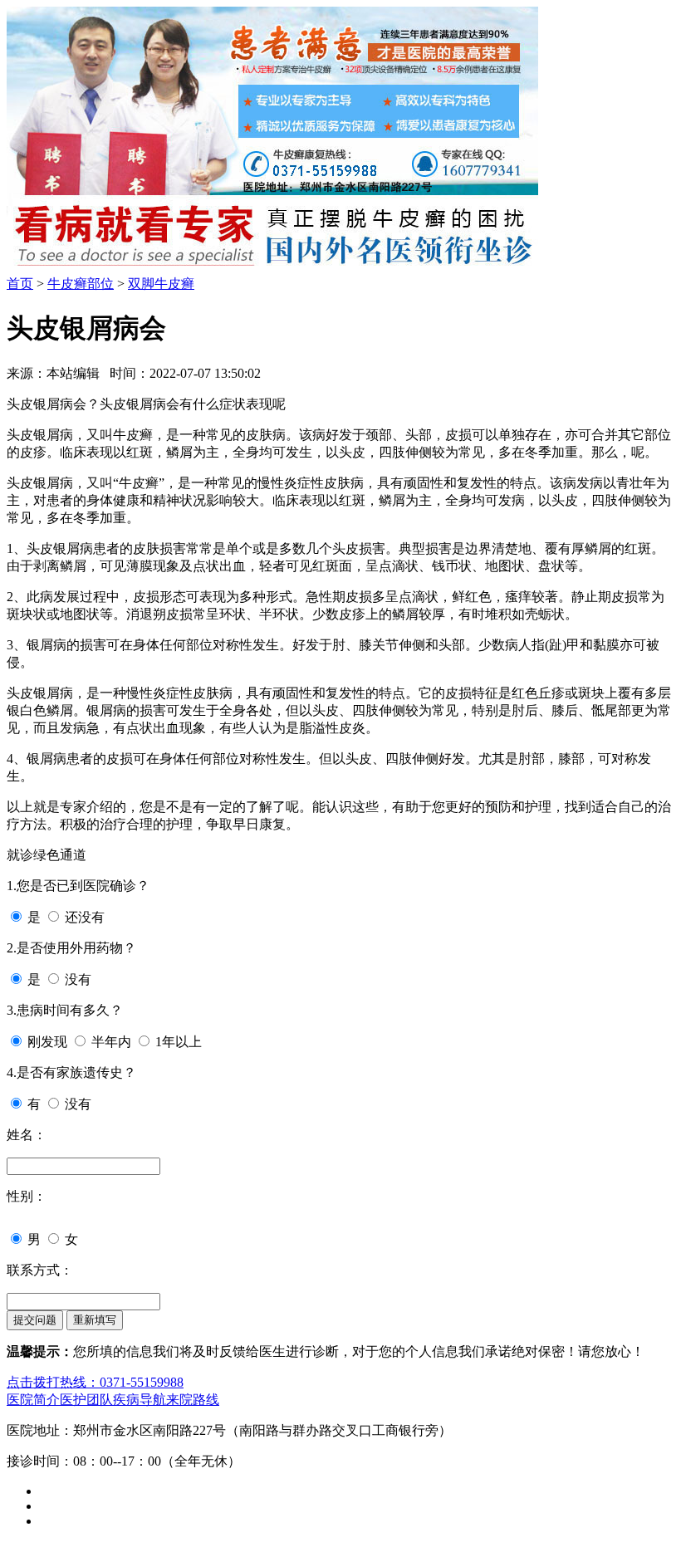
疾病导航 (139, 1400)
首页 (20, 284)
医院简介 (33, 1400)
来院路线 (192, 1400)
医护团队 (86, 1400)
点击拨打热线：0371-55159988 (95, 1382)
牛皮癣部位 (80, 284)
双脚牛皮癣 (161, 284)
